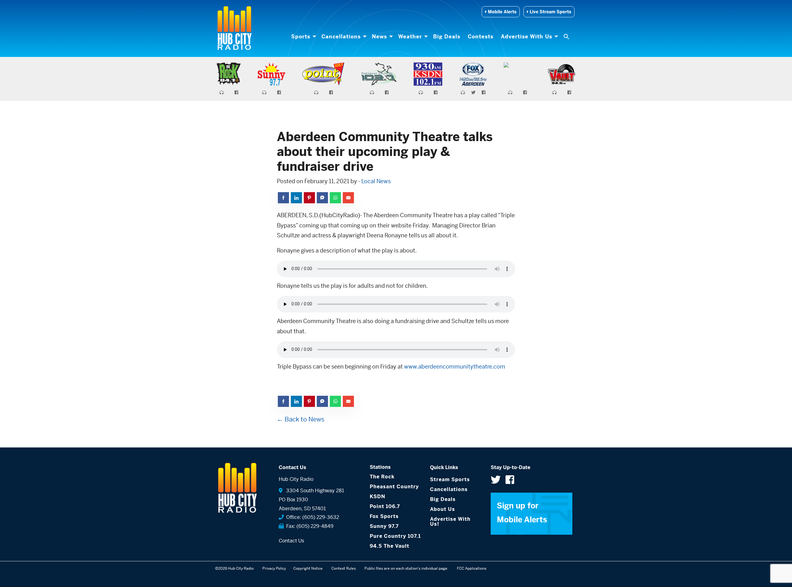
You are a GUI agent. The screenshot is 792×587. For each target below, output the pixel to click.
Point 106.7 (385, 506)
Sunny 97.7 (384, 526)
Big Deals (446, 36)
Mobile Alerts (501, 12)
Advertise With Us (526, 36)
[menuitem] (302, 36)
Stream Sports (450, 479)
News (379, 36)
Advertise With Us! (450, 521)
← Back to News (300, 419)
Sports (300, 36)
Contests (480, 36)
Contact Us (291, 540)
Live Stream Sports (549, 12)
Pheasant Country (394, 486)
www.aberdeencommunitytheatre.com (454, 366)
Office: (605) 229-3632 (311, 517)
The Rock (382, 476)
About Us (442, 509)
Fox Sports (384, 516)
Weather (410, 36)
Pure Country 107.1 (395, 536)
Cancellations (341, 36)
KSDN (377, 496)
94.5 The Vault (389, 546)
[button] (567, 36)
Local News (376, 181)
